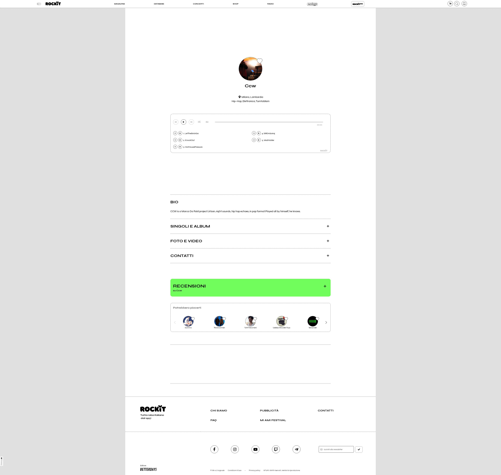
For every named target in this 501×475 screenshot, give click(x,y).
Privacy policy (254, 470)
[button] (175, 322)
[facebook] (214, 449)
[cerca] (456, 3)
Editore (142, 467)
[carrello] (450, 3)
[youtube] (255, 449)
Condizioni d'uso (234, 470)
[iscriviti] (359, 449)
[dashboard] (464, 3)
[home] (53, 4)
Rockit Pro (357, 4)
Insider (312, 4)
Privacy (2, 462)
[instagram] (235, 449)
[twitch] (276, 449)
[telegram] (296, 449)
